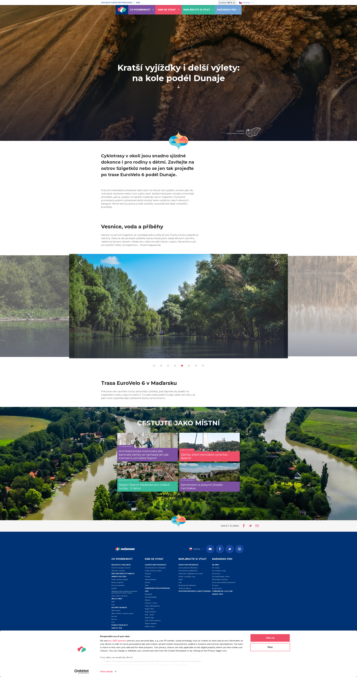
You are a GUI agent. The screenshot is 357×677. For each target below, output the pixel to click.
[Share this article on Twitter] (248, 526)
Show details (106, 671)
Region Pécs (149, 609)
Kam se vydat (167, 9)
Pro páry (215, 585)
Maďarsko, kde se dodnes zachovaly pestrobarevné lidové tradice (124, 592)
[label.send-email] (255, 526)
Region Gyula (150, 626)
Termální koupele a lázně (120, 568)
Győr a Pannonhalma (153, 620)
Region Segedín (151, 623)
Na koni (114, 619)
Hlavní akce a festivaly (119, 596)
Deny (270, 647)
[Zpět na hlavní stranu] (122, 10)
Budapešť (148, 594)
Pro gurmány (217, 588)
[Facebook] (220, 549)
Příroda (147, 576)
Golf (112, 622)
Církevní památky (118, 585)
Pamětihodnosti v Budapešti (155, 568)
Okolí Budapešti (151, 597)
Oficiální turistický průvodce (116, 3)
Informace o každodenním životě (190, 574)
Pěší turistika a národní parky (122, 613)
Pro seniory (216, 574)
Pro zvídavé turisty (219, 571)
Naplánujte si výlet (196, 9)
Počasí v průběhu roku (186, 576)
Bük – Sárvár (149, 615)
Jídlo (113, 602)
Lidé (180, 582)
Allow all (270, 638)
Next (276, 262)
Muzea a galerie (117, 582)
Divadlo (114, 588)
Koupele (148, 574)
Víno (113, 605)
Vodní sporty (115, 610)
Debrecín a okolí (151, 603)
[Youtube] (210, 549)
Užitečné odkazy (184, 588)
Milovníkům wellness (220, 579)
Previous (80, 262)
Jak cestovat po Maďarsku (187, 571)
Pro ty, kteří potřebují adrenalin (224, 582)
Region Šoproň (150, 612)
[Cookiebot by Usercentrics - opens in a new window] (81, 671)
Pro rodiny (216, 568)
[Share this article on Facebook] (243, 526)
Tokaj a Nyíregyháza (152, 606)
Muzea (147, 582)
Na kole (114, 616)
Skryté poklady (150, 579)
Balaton (148, 600)
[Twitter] (229, 549)
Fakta (180, 579)
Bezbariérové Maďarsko (187, 585)
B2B (138, 3)
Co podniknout (140, 9)
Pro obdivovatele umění (221, 576)
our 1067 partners (117, 640)
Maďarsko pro (227, 9)
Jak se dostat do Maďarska (188, 568)
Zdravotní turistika (118, 571)
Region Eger (149, 618)
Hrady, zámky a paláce (119, 579)
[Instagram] (239, 549)
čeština (246, 3)
